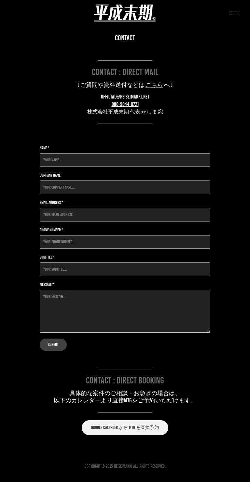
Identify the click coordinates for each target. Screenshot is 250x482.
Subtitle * (47, 257)
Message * (47, 284)
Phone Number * (51, 230)
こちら (154, 85)
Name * (44, 148)
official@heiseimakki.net (125, 97)
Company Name (50, 175)
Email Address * (51, 202)
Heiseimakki (123, 466)
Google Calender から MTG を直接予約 (125, 427)
